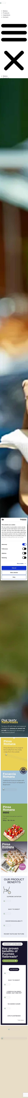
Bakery (5, 11)
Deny (14, 577)
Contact (5, 17)
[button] (14, 46)
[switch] (24, 549)
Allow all (14, 568)
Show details (20, 563)
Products (6, 13)
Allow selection (14, 572)
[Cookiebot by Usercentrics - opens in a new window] (20, 520)
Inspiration (6, 15)
